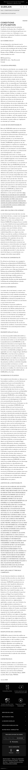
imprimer (25, 20)
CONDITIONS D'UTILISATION (11, 10)
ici (11, 267)
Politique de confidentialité (18, 758)
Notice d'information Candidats (10, 763)
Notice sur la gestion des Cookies (10, 760)
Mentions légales (7, 758)
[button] (14, 750)
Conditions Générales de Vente (16, 762)
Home (2, 10)
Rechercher (20, 738)
